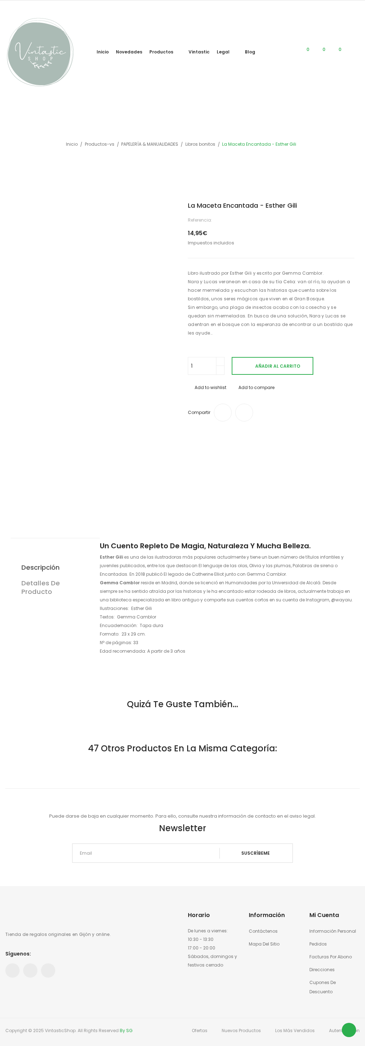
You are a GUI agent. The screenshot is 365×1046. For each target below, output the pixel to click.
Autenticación (344, 1030)
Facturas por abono (330, 957)
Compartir (223, 412)
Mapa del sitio (264, 944)
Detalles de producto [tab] (40, 587)
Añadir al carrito (277, 366)
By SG (126, 1030)
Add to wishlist (210, 387)
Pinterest (30, 970)
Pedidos (318, 944)
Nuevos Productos (241, 1030)
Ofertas (199, 1030)
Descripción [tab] (40, 567)
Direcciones (322, 970)
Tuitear (244, 412)
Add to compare (256, 387)
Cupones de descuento (322, 987)
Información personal (332, 931)
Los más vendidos (295, 1030)
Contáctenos (263, 931)
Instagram (48, 970)
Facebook (12, 970)
